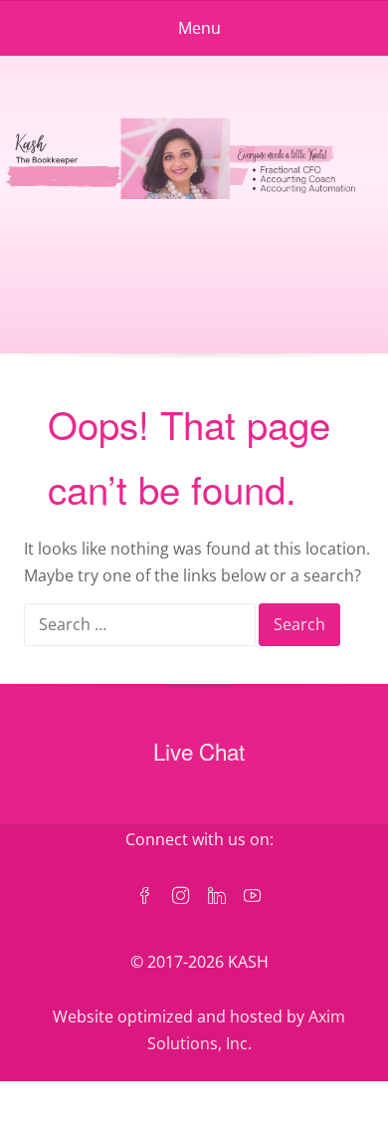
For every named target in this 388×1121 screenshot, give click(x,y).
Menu (199, 28)
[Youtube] (253, 897)
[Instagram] (181, 897)
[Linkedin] (217, 897)
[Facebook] (145, 897)
